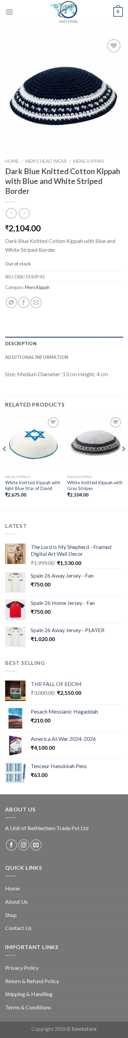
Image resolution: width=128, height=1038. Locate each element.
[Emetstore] (64, 12)
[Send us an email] (36, 845)
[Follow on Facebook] (11, 845)
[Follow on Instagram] (23, 845)
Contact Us (18, 928)
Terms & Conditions (28, 1007)
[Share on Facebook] (23, 302)
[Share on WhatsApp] (11, 302)
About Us (16, 901)
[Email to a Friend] (36, 302)
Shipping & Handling (29, 994)
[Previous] (4, 462)
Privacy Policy (22, 967)
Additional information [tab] (37, 357)
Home (12, 161)
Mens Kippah (88, 161)
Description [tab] (21, 343)
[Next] (123, 462)
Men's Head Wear (46, 161)
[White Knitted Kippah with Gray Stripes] (95, 443)
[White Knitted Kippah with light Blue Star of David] (33, 443)
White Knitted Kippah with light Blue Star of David (32, 485)
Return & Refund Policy (32, 981)
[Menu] (9, 11)
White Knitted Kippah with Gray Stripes (95, 485)
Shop (11, 915)
